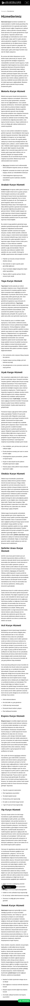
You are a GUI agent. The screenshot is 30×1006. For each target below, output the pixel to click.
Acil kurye (4, 630)
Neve (2, 1002)
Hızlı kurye (13, 571)
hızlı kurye (17, 755)
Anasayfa (3, 11)
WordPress (8, 1002)
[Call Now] (4, 887)
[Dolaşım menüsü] (27, 2)
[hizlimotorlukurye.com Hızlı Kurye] (11, 2)
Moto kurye (6, 165)
